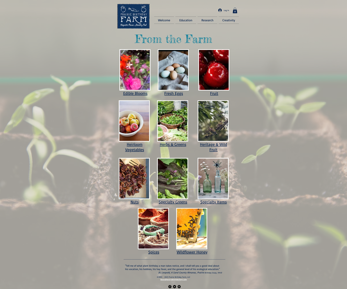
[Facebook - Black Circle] (169, 286)
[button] (235, 10)
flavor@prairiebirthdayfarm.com (173, 279)
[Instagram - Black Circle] (179, 286)
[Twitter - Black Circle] (174, 286)
